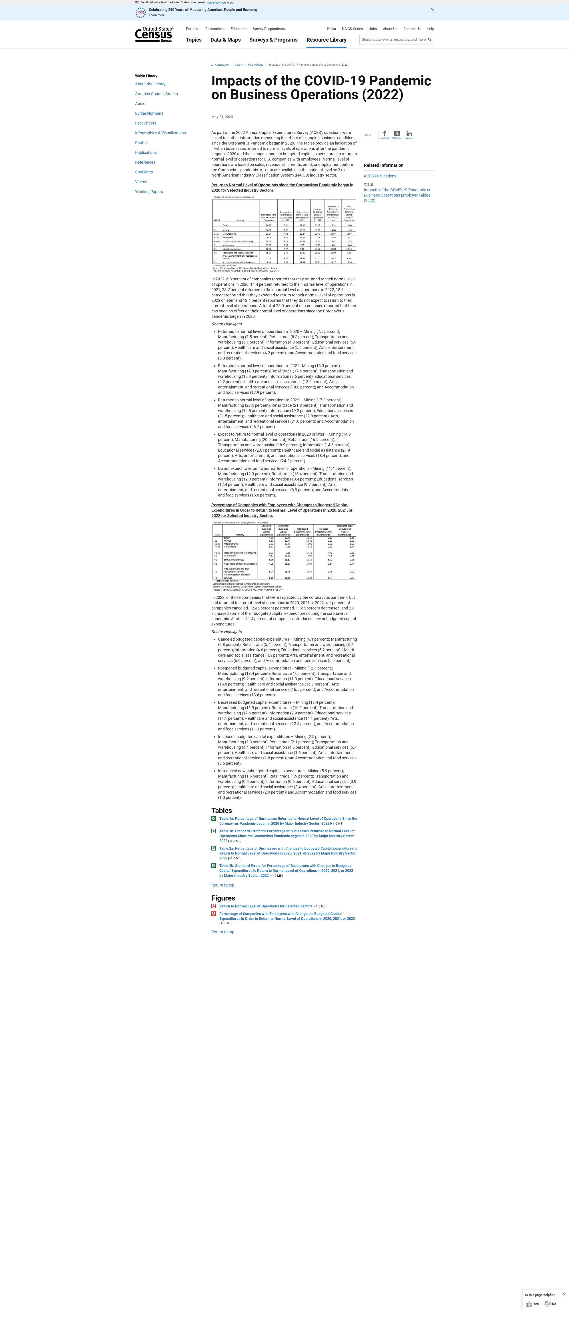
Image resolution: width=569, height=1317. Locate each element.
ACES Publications (380, 176)
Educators (238, 29)
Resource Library (327, 40)
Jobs (373, 29)
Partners (192, 29)
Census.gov (222, 64)
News (331, 29)
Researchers (214, 29)
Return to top (222, 885)
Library (238, 64)
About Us (390, 29)
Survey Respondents (269, 29)
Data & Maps (225, 40)
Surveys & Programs (273, 40)
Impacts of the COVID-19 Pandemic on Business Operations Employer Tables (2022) (397, 195)
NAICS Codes (352, 29)
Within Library (146, 76)
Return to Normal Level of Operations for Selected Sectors (266, 906)
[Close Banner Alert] (432, 12)
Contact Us (412, 29)
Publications (256, 64)
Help (430, 29)
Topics (194, 40)
